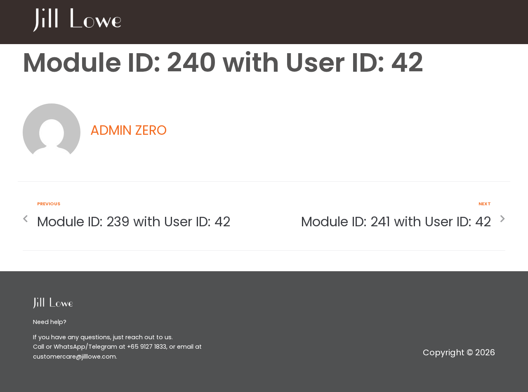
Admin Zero (128, 130)
